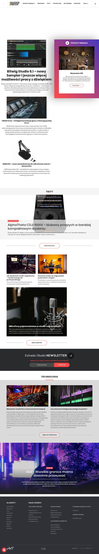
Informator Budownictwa (35, 517)
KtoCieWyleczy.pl (77, 518)
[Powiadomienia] (4, 550)
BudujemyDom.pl (33, 510)
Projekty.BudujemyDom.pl (35, 512)
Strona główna (10, 506)
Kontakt (9, 526)
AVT (88, 548)
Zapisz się (61, 365)
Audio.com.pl (54, 510)
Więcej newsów (37, 343)
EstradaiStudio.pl (55, 517)
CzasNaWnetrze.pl (33, 521)
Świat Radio (54, 533)
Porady (8, 519)
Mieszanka (41, 3)
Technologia (57, 3)
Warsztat (9, 517)
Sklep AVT (75, 548)
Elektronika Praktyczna (56, 529)
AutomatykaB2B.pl (55, 527)
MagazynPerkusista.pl (56, 514)
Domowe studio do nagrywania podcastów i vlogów (51, 277)
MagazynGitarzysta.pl (56, 512)
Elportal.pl (53, 531)
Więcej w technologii (49, 435)
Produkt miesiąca (28, 3)
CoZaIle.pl (31, 514)
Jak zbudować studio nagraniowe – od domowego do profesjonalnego (20, 278)
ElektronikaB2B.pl (55, 525)
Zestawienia (68, 3)
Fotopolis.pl (75, 510)
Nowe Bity (9, 521)
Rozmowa (77, 3)
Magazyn (9, 524)
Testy (48, 3)
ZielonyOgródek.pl (33, 519)
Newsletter (9, 528)
